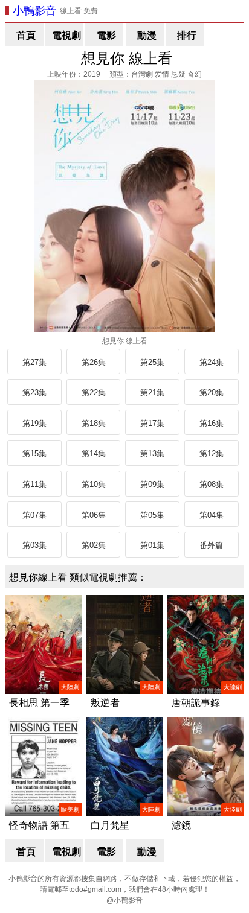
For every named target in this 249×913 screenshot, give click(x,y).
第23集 (34, 392)
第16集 (211, 423)
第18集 (94, 423)
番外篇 (211, 545)
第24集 (211, 362)
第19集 (34, 423)
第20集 (211, 392)
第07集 (34, 515)
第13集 (152, 453)
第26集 (94, 362)
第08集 (211, 484)
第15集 (34, 453)
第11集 (34, 484)
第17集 (152, 423)
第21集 (152, 392)
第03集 (34, 545)
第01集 (152, 545)
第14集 (94, 453)
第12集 (211, 453)
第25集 (152, 362)
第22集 (94, 392)
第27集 (34, 362)
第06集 (94, 515)
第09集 (152, 484)
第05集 (152, 515)
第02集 (94, 545)
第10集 (94, 484)
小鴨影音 (34, 11)
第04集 (211, 515)
